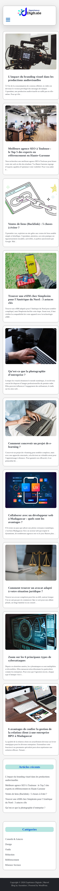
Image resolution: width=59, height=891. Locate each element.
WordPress (43, 885)
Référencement (12, 860)
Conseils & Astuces (14, 839)
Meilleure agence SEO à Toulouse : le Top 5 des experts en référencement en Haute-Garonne (29, 152)
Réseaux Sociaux (13, 865)
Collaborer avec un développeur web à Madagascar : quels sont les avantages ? (30, 519)
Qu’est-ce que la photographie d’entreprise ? (25, 807)
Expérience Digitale (34, 882)
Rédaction (9, 854)
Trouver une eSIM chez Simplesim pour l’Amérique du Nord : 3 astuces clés (30, 299)
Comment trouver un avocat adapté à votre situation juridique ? (30, 589)
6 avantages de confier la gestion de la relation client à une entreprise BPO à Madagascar (30, 732)
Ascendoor (22, 885)
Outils (8, 849)
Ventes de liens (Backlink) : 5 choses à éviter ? (26, 794)
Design (8, 844)
